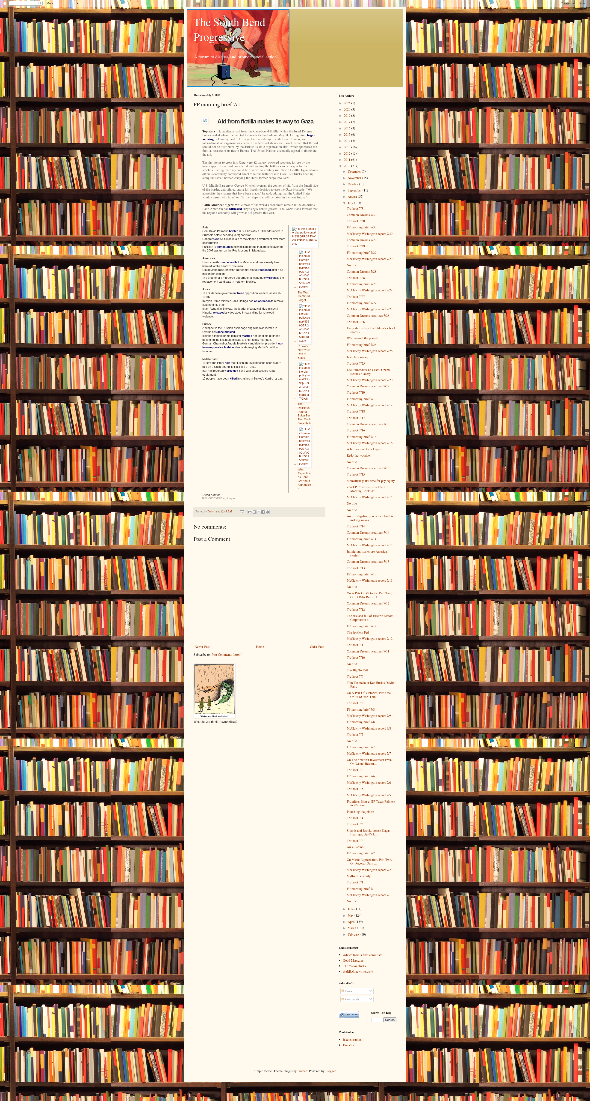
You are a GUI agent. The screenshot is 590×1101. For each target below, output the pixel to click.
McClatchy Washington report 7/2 (369, 870)
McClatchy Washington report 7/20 (369, 380)
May (351, 915)
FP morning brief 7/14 (361, 539)
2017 (347, 122)
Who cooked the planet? (362, 338)
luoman (302, 1071)
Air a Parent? (355, 847)
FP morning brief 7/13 (361, 574)
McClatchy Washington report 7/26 (369, 351)
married (247, 336)
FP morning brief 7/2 (361, 853)
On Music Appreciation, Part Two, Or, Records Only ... (369, 861)
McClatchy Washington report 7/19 (369, 405)
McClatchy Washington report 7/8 (369, 728)
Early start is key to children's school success (371, 330)
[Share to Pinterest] (267, 512)
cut (217, 239)
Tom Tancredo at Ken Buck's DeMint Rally (371, 684)
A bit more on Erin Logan (364, 449)
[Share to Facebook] (263, 512)
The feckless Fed (358, 632)
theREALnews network (358, 971)
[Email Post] (242, 511)
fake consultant (353, 1039)
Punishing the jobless (360, 811)
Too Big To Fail (357, 670)
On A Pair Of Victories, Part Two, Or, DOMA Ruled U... (369, 595)
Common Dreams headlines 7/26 (368, 315)
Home (260, 646)
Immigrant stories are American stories (367, 553)
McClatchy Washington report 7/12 (369, 638)
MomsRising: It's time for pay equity (371, 481)
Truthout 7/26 (356, 322)
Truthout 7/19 (356, 392)
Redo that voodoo (358, 455)
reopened (264, 270)
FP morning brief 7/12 (361, 626)
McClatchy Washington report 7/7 (369, 753)
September (355, 190)
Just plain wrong (357, 357)
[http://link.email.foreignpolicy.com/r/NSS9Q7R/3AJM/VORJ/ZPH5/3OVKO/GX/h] (305, 464)
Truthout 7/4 (355, 818)
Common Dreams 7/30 (361, 214)
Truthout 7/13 (356, 568)
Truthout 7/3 (355, 824)
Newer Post (202, 646)
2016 (347, 128)
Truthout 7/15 (356, 474)
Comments (351, 999)
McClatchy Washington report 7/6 (369, 782)
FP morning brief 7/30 (361, 227)
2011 (347, 159)
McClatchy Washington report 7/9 (369, 715)
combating (223, 246)
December (355, 171)
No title (352, 265)
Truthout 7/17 (356, 418)
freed (240, 293)
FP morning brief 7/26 (361, 344)
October (353, 184)
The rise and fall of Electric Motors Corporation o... (370, 617)
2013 (347, 147)
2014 (347, 140)
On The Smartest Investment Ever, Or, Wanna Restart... (369, 761)
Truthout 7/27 (356, 296)
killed (233, 378)
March (352, 928)
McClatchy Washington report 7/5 (369, 795)
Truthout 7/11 (356, 645)
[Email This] (250, 512)
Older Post (317, 646)
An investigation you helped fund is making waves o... (370, 518)
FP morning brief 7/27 (361, 303)
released (218, 312)
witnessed (235, 208)
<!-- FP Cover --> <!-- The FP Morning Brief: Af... (367, 489)
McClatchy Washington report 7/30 (369, 233)
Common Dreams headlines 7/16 (368, 424)
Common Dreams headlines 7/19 (368, 386)
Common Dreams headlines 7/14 (368, 532)
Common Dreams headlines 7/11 (368, 651)
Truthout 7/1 (355, 882)
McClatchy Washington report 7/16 (369, 443)
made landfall (230, 262)
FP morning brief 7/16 (361, 436)
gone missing (226, 332)
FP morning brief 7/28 (361, 284)
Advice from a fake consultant (362, 955)
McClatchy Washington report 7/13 (369, 580)
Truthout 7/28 (356, 277)
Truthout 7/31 (356, 208)
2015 (347, 134)
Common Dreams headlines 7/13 (368, 561)
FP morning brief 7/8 (361, 709)
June (351, 909)
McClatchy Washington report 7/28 (369, 290)
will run (271, 277)
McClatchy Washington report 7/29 (369, 259)
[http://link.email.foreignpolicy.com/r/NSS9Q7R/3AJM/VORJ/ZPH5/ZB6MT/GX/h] (305, 398)
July (351, 203)
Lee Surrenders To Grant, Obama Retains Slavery (368, 372)
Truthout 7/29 (356, 246)
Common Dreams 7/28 (361, 271)
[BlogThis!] (254, 512)
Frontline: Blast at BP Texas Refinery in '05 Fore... (371, 803)
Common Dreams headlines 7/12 (368, 603)
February (354, 934)
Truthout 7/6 (355, 770)
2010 (347, 166)
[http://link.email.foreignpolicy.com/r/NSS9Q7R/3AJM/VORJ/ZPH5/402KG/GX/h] (305, 341)
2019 (347, 115)
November (355, 178)
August (353, 196)
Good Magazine (353, 960)
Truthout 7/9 (355, 676)
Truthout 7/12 (356, 609)
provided (232, 370)
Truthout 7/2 (355, 840)
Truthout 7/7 (355, 734)
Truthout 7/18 (356, 411)
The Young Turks (354, 966)
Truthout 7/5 (355, 789)
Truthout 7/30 (356, 221)
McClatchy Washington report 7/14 (369, 545)
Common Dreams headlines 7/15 (368, 468)
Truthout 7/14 (356, 526)
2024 (347, 103)
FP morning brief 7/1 (361, 888)
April (352, 921)
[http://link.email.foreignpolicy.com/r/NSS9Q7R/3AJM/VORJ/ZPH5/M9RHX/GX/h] (305, 244)
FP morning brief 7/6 (361, 776)
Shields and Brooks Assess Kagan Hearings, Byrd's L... (368, 832)
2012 (347, 153)
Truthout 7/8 (355, 703)
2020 (347, 109)
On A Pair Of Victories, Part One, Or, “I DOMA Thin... (369, 695)
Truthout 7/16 (356, 430)
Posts (348, 991)
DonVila (348, 1045)
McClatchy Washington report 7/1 (369, 895)
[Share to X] (258, 512)
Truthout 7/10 (356, 657)
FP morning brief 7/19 (361, 399)
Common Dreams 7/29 (361, 240)
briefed (233, 231)
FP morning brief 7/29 (361, 252)
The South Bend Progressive (229, 29)
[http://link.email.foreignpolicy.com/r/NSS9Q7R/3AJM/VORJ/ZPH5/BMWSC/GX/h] (305, 287)
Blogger (330, 1071)
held (227, 363)
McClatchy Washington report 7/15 (369, 497)
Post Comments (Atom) (227, 654)
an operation (262, 301)
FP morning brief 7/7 (361, 747)
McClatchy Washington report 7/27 (369, 309)
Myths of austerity (359, 876)
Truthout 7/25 (356, 363)
